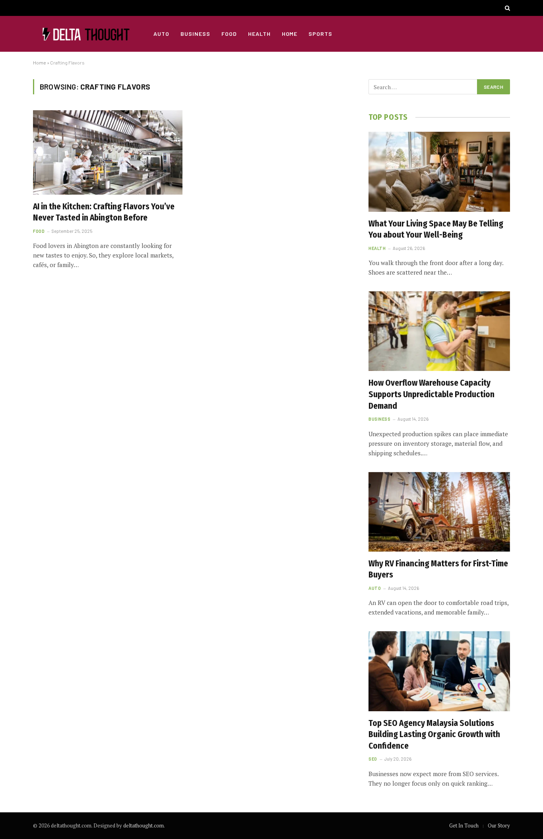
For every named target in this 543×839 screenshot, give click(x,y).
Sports (320, 33)
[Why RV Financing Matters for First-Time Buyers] (439, 512)
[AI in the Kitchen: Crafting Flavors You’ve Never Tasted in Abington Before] (107, 152)
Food (229, 33)
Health (259, 33)
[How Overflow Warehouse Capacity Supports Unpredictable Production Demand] (439, 331)
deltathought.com (143, 825)
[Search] (506, 8)
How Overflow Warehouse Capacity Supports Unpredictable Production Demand (431, 394)
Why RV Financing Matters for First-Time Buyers (438, 569)
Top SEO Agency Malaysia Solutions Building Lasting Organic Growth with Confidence (434, 734)
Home (290, 33)
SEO (372, 758)
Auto (161, 33)
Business (195, 33)
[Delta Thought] (83, 34)
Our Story (499, 825)
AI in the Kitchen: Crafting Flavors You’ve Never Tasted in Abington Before (104, 212)
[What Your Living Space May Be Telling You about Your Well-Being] (439, 171)
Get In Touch (464, 825)
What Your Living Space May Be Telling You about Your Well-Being (435, 229)
